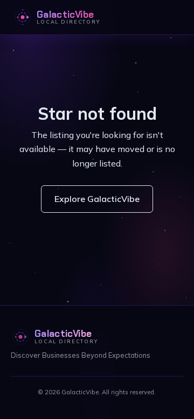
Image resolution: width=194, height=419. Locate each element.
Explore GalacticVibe (97, 198)
